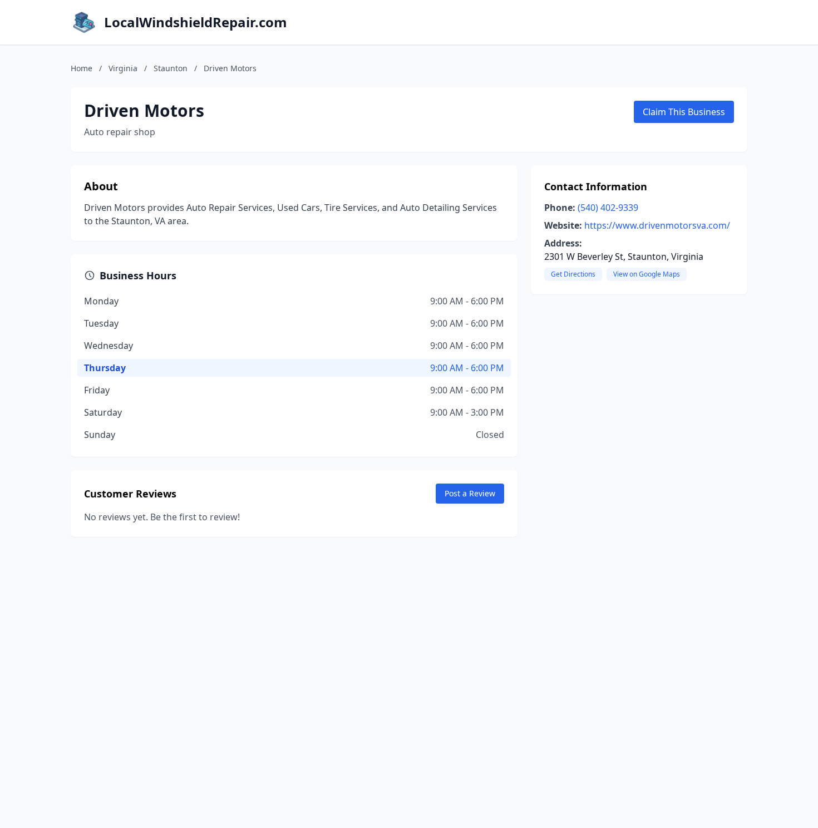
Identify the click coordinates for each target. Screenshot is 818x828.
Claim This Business (684, 112)
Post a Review (470, 493)
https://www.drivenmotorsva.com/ (657, 225)
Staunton (171, 68)
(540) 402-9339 (608, 207)
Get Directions (573, 274)
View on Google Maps (646, 274)
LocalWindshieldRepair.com (195, 22)
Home (81, 68)
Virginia (123, 68)
